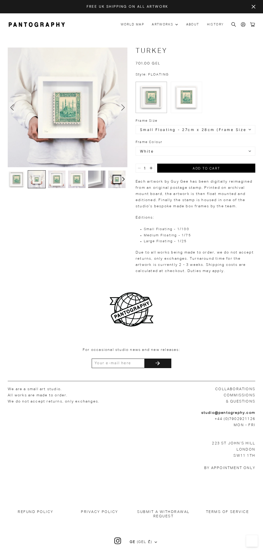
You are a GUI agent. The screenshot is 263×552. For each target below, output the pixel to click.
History (215, 24)
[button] (17, 179)
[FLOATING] (151, 97)
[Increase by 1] (151, 168)
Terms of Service (227, 512)
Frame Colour (149, 142)
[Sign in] (243, 25)
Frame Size (146, 121)
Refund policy (35, 512)
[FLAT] (186, 97)
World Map (132, 24)
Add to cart (206, 168)
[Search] (234, 25)
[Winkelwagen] (252, 25)
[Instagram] (117, 541)
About (192, 24)
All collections (178, 24)
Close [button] (253, 6)
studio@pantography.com (228, 413)
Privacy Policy (99, 512)
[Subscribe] (157, 363)
